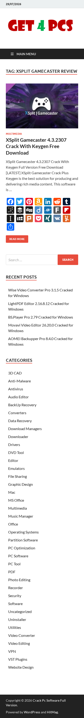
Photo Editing (19, 579)
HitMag (52, 712)
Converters (17, 412)
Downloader (18, 436)
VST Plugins (17, 659)
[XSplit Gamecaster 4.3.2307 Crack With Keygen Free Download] (42, 105)
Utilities (14, 627)
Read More (15, 238)
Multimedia (14, 133)
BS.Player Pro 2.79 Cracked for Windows (40, 317)
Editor (13, 460)
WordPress (32, 712)
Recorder (15, 587)
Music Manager (20, 516)
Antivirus (15, 389)
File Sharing (17, 476)
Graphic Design (20, 484)
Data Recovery (20, 420)
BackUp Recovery (22, 405)
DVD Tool (16, 452)
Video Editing (19, 643)
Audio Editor (18, 397)
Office (13, 524)
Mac (11, 492)
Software (15, 603)
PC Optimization (21, 548)
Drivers (14, 444)
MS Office (16, 500)
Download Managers (25, 428)
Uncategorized (20, 611)
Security (14, 595)
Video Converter (21, 635)
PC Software (18, 556)
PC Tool (14, 564)
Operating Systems (23, 532)
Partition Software (23, 540)
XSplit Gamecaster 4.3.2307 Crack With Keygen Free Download (36, 146)
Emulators (16, 468)
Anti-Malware (19, 381)
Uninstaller (17, 619)
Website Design (21, 667)
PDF (11, 571)
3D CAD (15, 373)
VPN (12, 651)
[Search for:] (42, 259)
